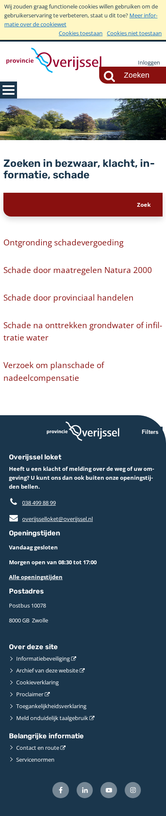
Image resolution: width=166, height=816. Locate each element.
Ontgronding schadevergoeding (63, 242)
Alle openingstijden (36, 577)
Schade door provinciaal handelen (68, 297)
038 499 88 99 (39, 502)
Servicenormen (35, 759)
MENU (8, 90)
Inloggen (149, 62)
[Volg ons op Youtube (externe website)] (108, 790)
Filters (150, 432)
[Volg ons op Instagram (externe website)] (133, 790)
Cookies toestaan (81, 33)
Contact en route (37, 747)
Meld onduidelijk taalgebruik (52, 718)
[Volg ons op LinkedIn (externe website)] (85, 790)
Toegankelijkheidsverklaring (51, 706)
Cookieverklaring (37, 682)
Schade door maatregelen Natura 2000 (77, 269)
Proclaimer (29, 694)
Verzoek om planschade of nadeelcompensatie (53, 371)
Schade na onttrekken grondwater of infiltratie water (82, 331)
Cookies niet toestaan (134, 33)
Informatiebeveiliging (43, 658)
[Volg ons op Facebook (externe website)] (60, 790)
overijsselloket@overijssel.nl (51, 519)
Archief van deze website (47, 670)
